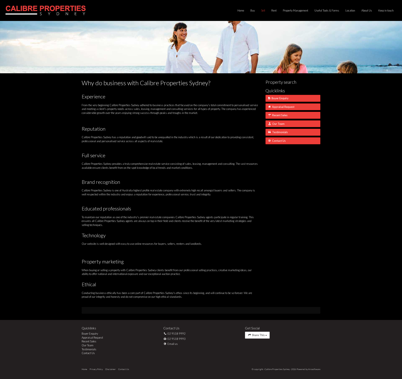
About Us (366, 10)
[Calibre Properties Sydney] (45, 10)
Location (350, 10)
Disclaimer (110, 369)
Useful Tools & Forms (326, 10)
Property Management (295, 10)
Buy (252, 10)
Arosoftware (314, 369)
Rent (274, 10)
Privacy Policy (96, 369)
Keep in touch (386, 10)
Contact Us (123, 369)
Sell (263, 10)
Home (240, 10)
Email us (173, 343)
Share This (258, 335)
